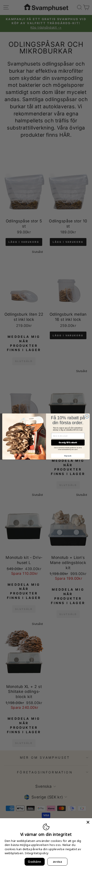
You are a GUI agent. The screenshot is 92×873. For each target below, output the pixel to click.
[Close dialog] (87, 416)
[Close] (88, 822)
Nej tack (67, 455)
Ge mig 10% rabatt (68, 442)
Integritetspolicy (36, 853)
